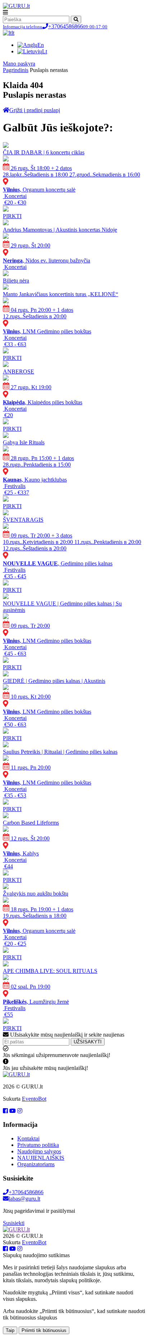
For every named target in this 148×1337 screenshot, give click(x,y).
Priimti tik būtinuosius (44, 1330)
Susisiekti (13, 1223)
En (40, 45)
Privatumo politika (38, 1145)
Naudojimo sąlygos (39, 1151)
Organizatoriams (36, 1164)
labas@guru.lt (24, 1199)
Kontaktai (28, 1138)
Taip (10, 1330)
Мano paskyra (19, 64)
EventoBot (34, 1099)
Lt (44, 51)
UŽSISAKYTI (88, 1041)
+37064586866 (55, 26)
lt (12, 33)
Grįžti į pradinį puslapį (34, 110)
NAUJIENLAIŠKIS (40, 1158)
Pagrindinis (15, 70)
